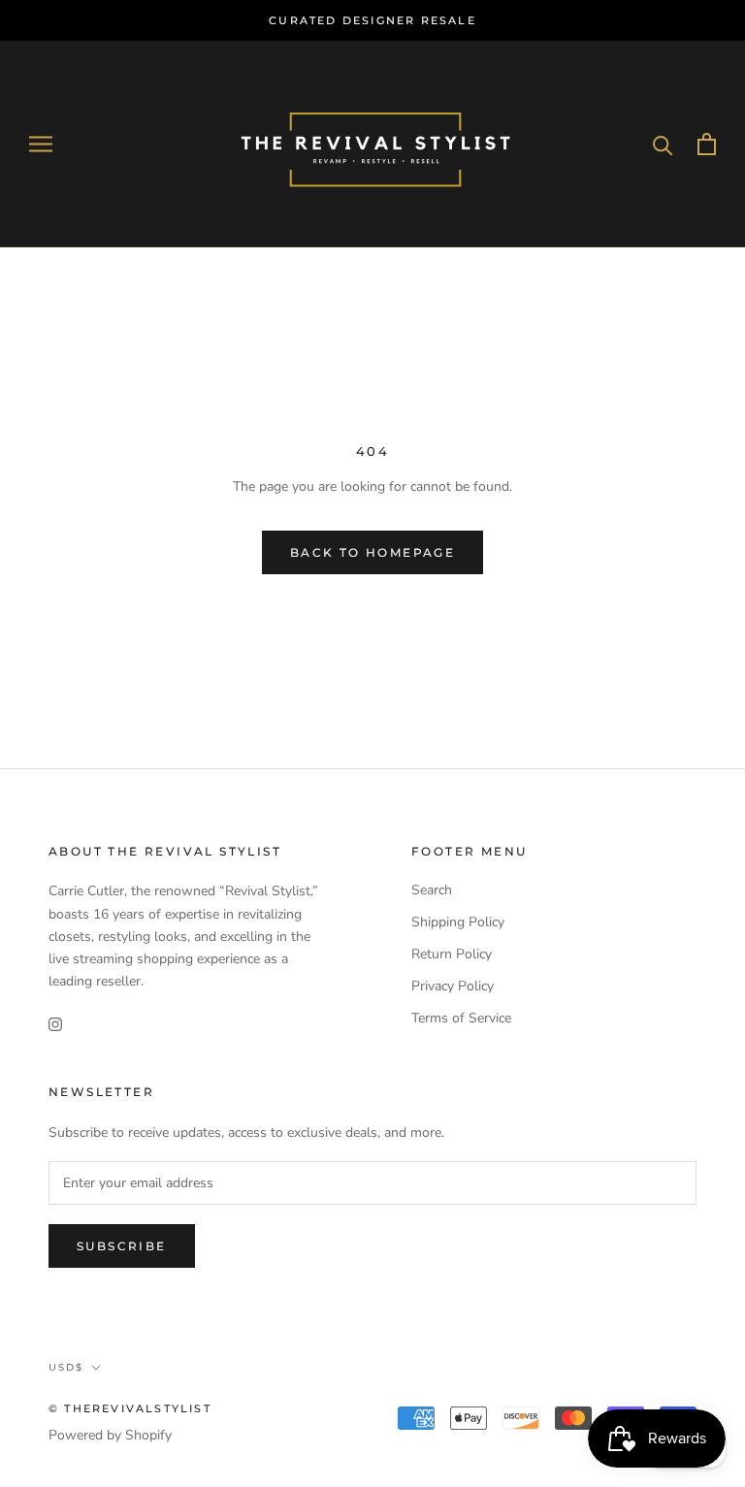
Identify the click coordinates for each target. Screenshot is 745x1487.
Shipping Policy (457, 922)
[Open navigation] (40, 144)
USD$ (66, 1367)
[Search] (663, 144)
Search (431, 890)
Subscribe (122, 1246)
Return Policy (451, 954)
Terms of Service (461, 1018)
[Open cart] (706, 144)
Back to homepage (372, 552)
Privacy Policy (452, 986)
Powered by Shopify (110, 1435)
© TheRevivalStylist (130, 1408)
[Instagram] (55, 1023)
